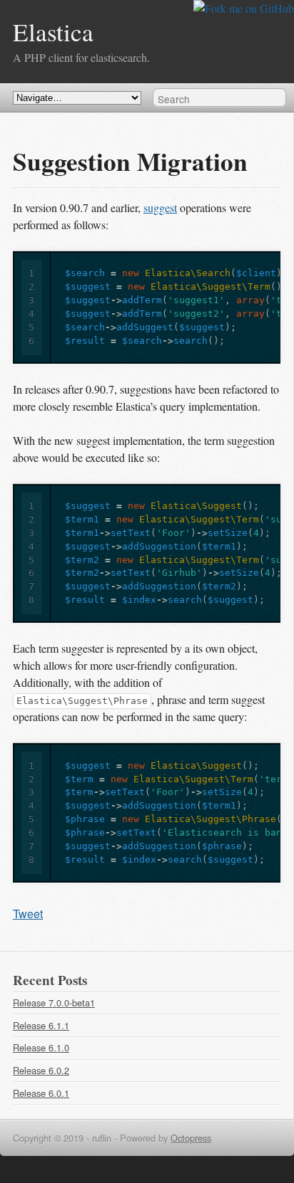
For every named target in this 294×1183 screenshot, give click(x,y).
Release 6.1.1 (41, 1025)
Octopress (191, 1138)
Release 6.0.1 (41, 1093)
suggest (160, 207)
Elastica (53, 31)
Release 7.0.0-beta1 (54, 1002)
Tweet (28, 913)
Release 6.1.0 (41, 1047)
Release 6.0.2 (41, 1070)
